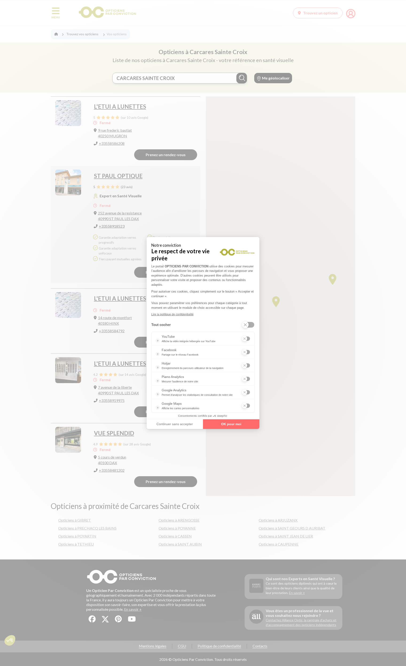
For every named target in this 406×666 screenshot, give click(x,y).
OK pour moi (231, 424)
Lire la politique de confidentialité (172, 314)
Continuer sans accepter (174, 424)
